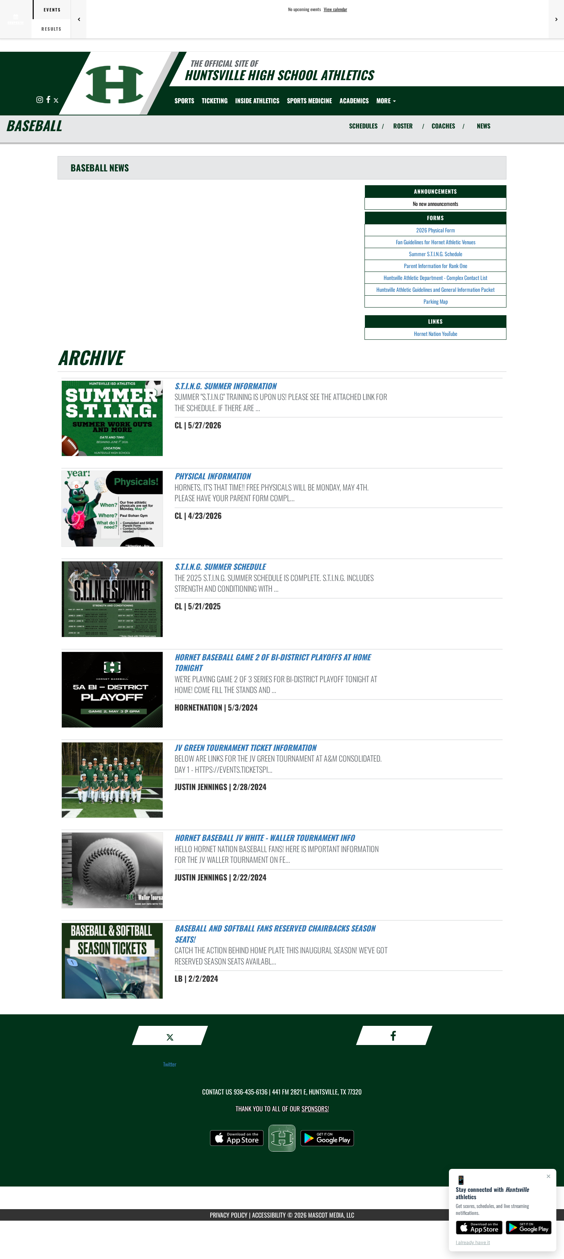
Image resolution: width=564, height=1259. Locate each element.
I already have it (473, 1242)
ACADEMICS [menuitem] (354, 100)
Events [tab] (52, 10)
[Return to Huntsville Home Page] (114, 84)
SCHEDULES (363, 126)
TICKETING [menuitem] (215, 100)
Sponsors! (315, 1108)
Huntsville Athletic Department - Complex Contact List (435, 277)
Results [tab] (51, 29)
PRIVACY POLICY (228, 1215)
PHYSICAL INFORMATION (212, 476)
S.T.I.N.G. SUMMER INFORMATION (225, 386)
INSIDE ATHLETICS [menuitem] (257, 100)
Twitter (169, 1064)
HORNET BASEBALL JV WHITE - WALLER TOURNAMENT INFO (265, 837)
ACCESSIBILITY (269, 1215)
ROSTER (403, 126)
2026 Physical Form (435, 230)
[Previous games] (78, 19)
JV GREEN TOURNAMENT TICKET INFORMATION (245, 747)
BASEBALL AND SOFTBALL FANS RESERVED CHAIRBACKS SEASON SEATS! (275, 933)
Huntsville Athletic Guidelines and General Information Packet (435, 289)
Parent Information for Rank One (435, 266)
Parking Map (436, 301)
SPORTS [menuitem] (184, 100)
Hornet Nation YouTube (435, 333)
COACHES (443, 126)
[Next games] (556, 19)
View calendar (335, 9)
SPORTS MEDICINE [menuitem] (309, 100)
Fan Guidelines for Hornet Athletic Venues (435, 242)
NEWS (483, 126)
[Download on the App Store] (479, 1227)
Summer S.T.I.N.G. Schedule (435, 254)
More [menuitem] (384, 100)
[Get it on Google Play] (529, 1227)
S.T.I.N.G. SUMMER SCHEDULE (220, 566)
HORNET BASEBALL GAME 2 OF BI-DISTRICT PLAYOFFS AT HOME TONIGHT (272, 662)
